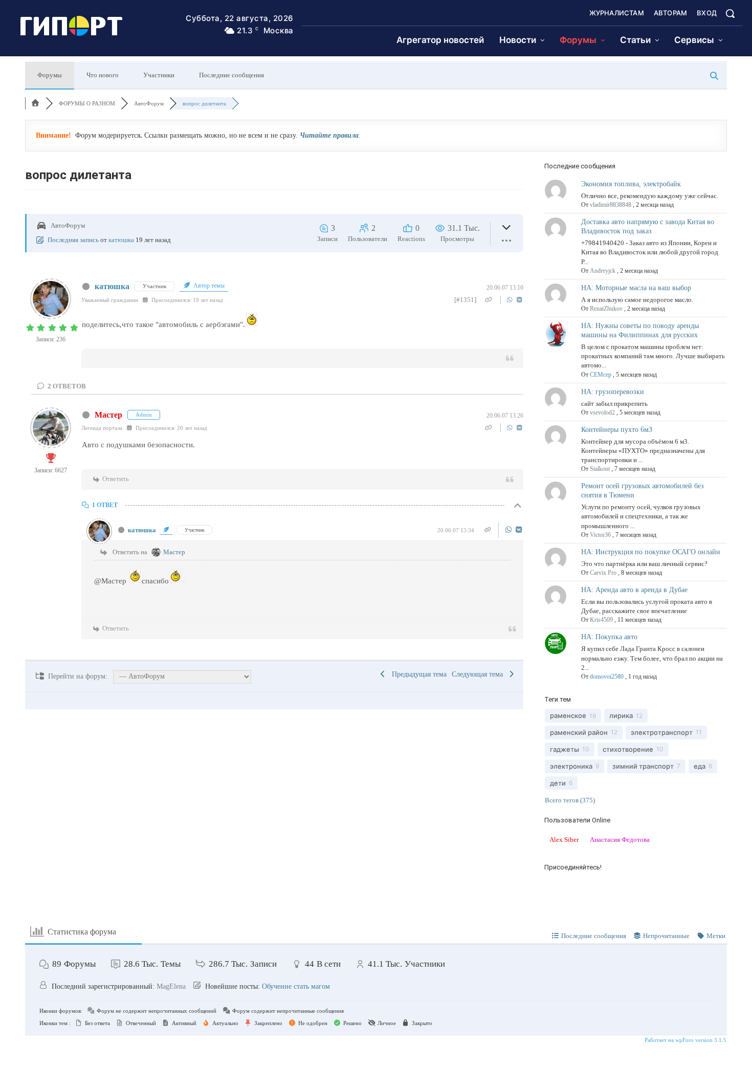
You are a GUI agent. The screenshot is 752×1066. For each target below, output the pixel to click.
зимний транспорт (643, 766)
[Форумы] (35, 103)
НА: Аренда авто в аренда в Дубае (634, 590)
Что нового (102, 75)
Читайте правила (329, 135)
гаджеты (564, 749)
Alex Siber (564, 839)
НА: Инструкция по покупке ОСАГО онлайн (650, 552)
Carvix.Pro (603, 572)
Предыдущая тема (417, 674)
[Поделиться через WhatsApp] (511, 299)
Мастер (108, 414)
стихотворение (628, 749)
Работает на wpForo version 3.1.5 (684, 1040)
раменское (568, 715)
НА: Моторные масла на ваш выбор (636, 288)
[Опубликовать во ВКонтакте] (519, 299)
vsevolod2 (602, 412)
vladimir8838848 (610, 204)
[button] (730, 13)
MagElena (171, 986)
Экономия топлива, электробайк (631, 184)
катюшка (121, 240)
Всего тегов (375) (570, 800)
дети (558, 783)
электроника (571, 766)
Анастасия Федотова (620, 839)
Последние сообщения (231, 75)
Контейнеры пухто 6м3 (616, 429)
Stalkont (600, 468)
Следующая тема (479, 674)
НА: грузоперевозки (612, 392)
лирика (621, 715)
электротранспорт (662, 732)
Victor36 (600, 534)
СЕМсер (600, 374)
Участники (158, 75)
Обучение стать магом (296, 986)
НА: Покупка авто (609, 637)
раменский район (579, 732)
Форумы (49, 75)
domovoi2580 (607, 676)
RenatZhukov (606, 308)
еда (699, 766)
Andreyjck (602, 270)
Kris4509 (601, 619)
